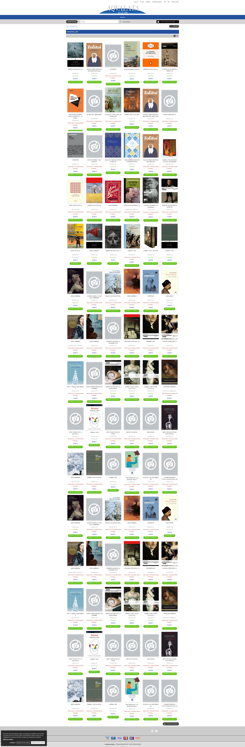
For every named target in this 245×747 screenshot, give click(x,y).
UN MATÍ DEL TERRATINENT (94, 114)
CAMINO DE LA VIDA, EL (94, 205)
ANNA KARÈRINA (131, 296)
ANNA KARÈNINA (75, 296)
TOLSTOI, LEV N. (75, 390)
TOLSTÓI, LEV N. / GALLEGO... (75, 345)
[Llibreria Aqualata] (122, 8)
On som (142, 1)
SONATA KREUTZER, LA (169, 114)
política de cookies (8, 739)
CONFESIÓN (75, 160)
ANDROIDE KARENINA (170, 386)
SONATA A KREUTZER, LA (170, 341)
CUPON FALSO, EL (75, 250)
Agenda (122, 17)
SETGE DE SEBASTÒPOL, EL (132, 69)
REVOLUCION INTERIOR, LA (132, 205)
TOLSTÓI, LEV (169, 73)
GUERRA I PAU (113, 477)
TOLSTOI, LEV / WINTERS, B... (170, 390)
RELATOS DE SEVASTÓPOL (113, 296)
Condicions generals (157, 1)
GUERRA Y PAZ (132, 250)
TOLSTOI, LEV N (75, 481)
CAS (169, 1)
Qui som (136, 1)
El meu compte (175, 1)
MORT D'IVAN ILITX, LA (75, 205)
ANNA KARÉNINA (94, 250)
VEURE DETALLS (75, 263)
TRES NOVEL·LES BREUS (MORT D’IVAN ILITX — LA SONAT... (75, 116)
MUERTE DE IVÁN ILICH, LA (75, 69)
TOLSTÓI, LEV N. (170, 164)
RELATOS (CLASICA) (131, 432)
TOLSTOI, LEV (75, 73)
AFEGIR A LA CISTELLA (75, 81)
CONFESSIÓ (113, 69)
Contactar (148, 1)
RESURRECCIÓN (150, 341)
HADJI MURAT (169, 296)
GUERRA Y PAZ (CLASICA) (94, 477)
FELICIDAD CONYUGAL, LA (132, 341)
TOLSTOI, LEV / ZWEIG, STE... (132, 209)
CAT (165, 1)
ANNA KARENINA (113, 205)
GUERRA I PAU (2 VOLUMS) (132, 114)
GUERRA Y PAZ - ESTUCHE (150, 250)
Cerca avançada (126, 21)
